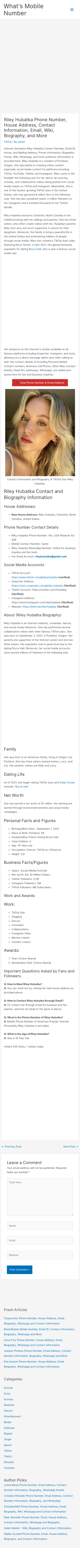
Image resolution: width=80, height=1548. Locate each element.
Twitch (8, 1456)
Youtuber (9, 1467)
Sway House (67, 782)
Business (9, 1404)
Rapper (8, 1433)
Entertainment (12, 1416)
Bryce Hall (35, 249)
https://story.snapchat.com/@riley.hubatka (37, 585)
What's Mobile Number (24, 9)
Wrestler (9, 1462)
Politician (9, 1427)
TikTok (8, 141)
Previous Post (11, 1146)
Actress (8, 1399)
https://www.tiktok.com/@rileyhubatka (34, 577)
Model (7, 1422)
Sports (8, 1445)
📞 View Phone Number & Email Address (40, 382)
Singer (8, 1439)
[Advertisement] (40, 61)
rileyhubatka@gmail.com (51, 556)
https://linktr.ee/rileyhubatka (39, 606)
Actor (7, 1393)
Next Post (70, 1146)
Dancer (8, 1410)
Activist (8, 1387)
